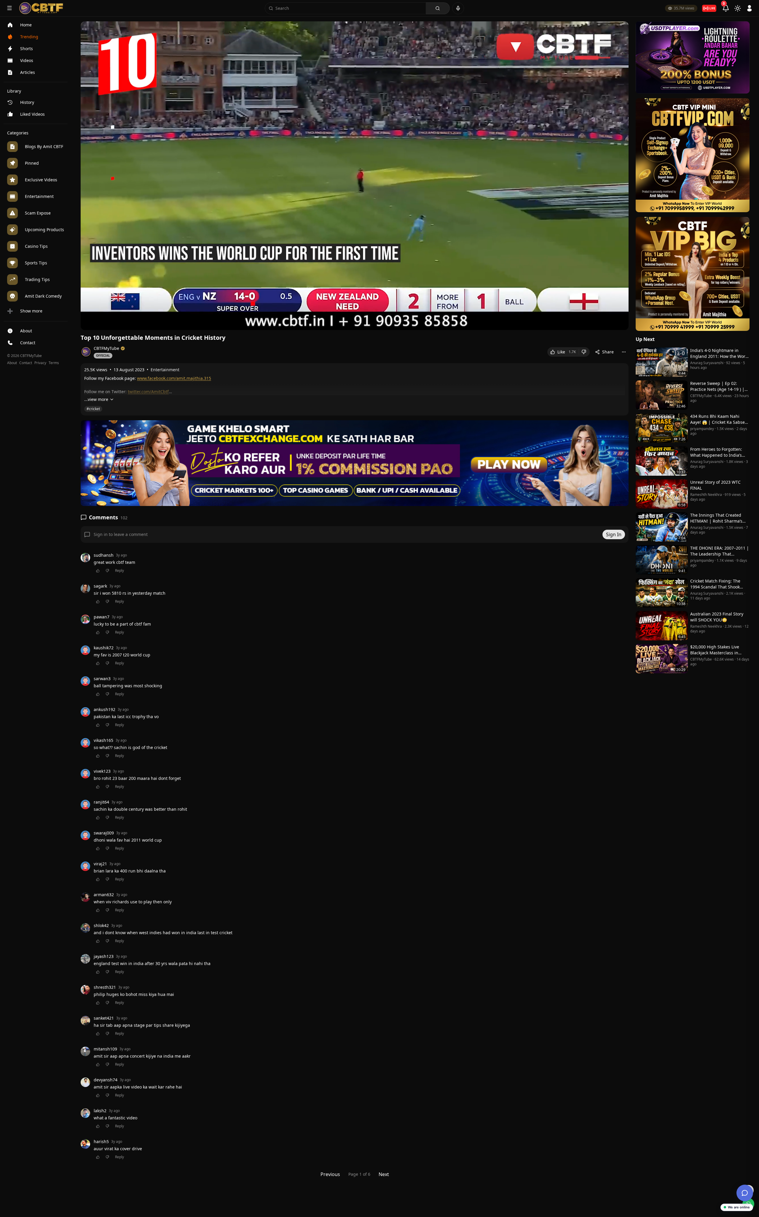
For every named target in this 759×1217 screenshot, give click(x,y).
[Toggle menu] (9, 8)
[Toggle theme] (737, 8)
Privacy (40, 363)
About (12, 363)
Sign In (613, 534)
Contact (25, 363)
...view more (96, 399)
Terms (54, 363)
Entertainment (165, 369)
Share (608, 352)
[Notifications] (726, 8)
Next (384, 1174)
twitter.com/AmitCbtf (148, 391)
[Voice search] (458, 8)
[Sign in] (749, 8)
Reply (119, 570)
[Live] (709, 8)
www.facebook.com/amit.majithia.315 (174, 378)
